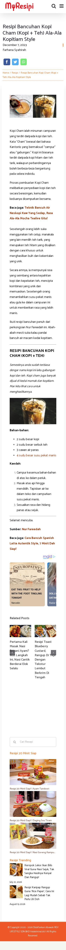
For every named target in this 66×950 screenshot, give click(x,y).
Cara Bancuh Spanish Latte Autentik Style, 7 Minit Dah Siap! (32, 543)
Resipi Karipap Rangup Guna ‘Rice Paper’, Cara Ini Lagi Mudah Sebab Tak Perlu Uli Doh (39, 893)
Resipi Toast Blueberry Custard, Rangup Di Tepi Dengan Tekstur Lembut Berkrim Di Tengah (45, 659)
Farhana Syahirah (14, 50)
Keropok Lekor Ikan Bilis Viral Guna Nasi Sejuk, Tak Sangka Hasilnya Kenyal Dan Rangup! (39, 871)
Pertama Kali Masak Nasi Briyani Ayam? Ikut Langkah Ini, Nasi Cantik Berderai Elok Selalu (20, 655)
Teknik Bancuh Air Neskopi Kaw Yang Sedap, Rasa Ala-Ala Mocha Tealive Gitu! (31, 213)
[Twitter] (15, 62)
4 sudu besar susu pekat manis (36, 455)
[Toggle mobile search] (54, 6)
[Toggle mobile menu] (61, 6)
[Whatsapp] (23, 62)
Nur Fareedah (31, 529)
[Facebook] (7, 62)
